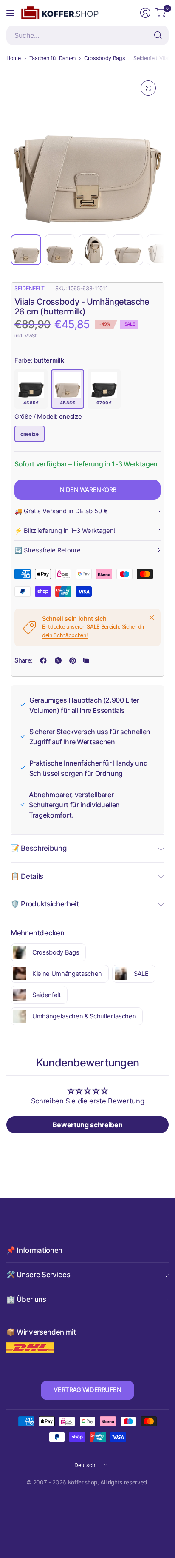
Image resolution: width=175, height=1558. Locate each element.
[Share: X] (58, 660)
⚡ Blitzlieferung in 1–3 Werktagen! (65, 531)
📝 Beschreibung (38, 848)
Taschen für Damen (52, 58)
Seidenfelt (29, 288)
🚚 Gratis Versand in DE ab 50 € (61, 511)
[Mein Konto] (145, 12)
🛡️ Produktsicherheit (45, 904)
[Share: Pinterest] (72, 660)
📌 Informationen (34, 1250)
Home (13, 58)
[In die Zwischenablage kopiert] (85, 660)
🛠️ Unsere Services (38, 1274)
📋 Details (27, 876)
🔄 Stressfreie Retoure (47, 550)
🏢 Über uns (26, 1299)
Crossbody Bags (104, 58)
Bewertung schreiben (88, 1125)
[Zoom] (148, 88)
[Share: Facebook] (43, 660)
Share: (23, 661)
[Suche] (158, 35)
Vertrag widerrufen (87, 1390)
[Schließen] (151, 617)
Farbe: (39, 360)
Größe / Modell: (48, 416)
